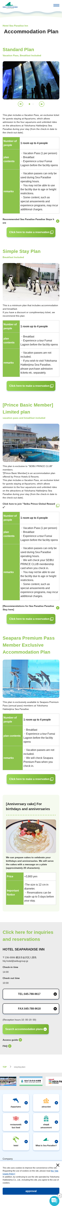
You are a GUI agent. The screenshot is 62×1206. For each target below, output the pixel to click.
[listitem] (31, 221)
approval (31, 1191)
